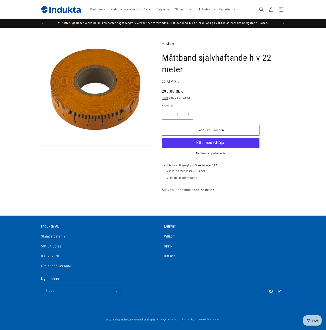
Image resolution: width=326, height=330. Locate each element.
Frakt (165, 97)
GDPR (168, 246)
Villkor (169, 236)
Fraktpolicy (188, 319)
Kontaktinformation (209, 319)
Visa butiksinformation (182, 178)
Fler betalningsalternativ (211, 153)
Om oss (169, 256)
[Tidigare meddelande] (42, 23)
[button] (97, 9)
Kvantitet (167, 105)
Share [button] (170, 43)
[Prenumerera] (116, 291)
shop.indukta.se (124, 319)
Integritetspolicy (169, 319)
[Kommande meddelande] (283, 23)
